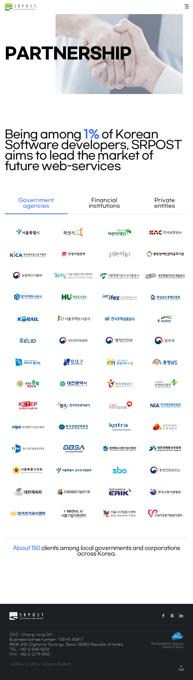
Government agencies (36, 203)
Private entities (164, 203)
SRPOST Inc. (20, 7)
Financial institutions (104, 203)
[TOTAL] (186, 6)
